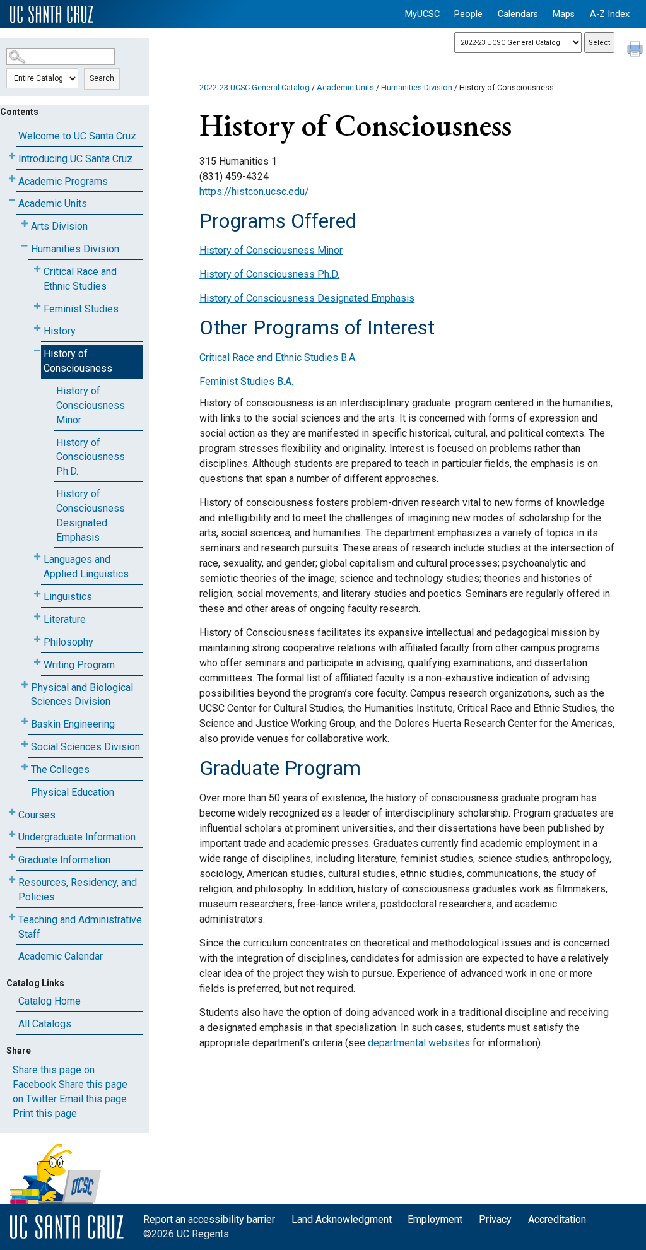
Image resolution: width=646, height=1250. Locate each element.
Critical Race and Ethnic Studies (80, 279)
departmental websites (419, 1043)
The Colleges (60, 769)
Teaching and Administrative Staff (80, 927)
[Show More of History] (37, 328)
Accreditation (557, 1219)
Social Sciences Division (85, 747)
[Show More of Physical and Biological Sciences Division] (24, 685)
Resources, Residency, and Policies (77, 889)
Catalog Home (49, 1001)
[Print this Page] (636, 50)
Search (102, 78)
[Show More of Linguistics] (37, 594)
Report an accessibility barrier (209, 1219)
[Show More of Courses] (12, 812)
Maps (564, 14)
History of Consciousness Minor (90, 405)
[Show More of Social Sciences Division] (24, 744)
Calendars (518, 14)
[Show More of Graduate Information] (12, 857)
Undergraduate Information (77, 837)
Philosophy (68, 642)
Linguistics (68, 597)
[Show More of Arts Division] (24, 223)
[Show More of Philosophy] (37, 639)
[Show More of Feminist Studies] (37, 306)
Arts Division (59, 226)
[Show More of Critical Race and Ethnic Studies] (37, 269)
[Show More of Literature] (37, 616)
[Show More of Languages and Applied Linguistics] (37, 556)
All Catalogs (44, 1024)
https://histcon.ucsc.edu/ (254, 192)
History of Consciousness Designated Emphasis (90, 515)
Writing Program (79, 665)
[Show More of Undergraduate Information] (12, 834)
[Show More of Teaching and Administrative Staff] (12, 917)
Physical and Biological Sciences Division (82, 694)
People (468, 14)
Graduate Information (64, 860)
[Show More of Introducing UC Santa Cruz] (12, 156)
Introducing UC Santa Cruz (75, 159)
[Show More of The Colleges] (24, 767)
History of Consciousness (78, 361)
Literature (65, 619)
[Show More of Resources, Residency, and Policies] (12, 880)
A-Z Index (610, 14)
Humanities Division (75, 249)
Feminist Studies (81, 309)
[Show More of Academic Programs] (12, 179)
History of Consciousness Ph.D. (90, 457)
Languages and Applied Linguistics (86, 566)
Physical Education (72, 792)
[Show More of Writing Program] (37, 662)
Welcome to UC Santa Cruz (77, 136)
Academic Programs (63, 181)
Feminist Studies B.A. (246, 381)
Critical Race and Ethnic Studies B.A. (278, 357)
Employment (435, 1219)
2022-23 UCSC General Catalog (254, 87)
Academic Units (52, 203)
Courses (37, 815)
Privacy (495, 1219)
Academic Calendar (60, 956)
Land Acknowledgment (341, 1219)
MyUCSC (422, 14)
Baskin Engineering (73, 724)
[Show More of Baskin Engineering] (24, 721)
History (60, 331)
